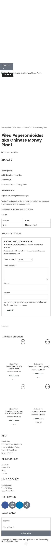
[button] (5, 550)
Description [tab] (6, 171)
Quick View (13, 364)
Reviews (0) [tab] (6, 180)
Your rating (10, 259)
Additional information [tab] (11, 175)
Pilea (12, 152)
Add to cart (14, 376)
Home (3, 128)
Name (7, 283)
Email (7, 293)
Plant (9, 128)
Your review (10, 265)
